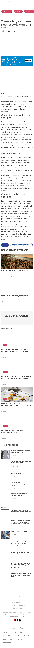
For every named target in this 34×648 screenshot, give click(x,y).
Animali (19, 639)
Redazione (3, 357)
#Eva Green (18, 11)
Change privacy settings (17, 628)
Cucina (5, 639)
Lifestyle (17, 635)
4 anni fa (7, 276)
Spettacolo (7, 635)
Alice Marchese (14, 455)
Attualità (12, 632)
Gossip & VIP (22, 632)
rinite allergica (11, 150)
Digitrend (24, 614)
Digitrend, (3, 276)
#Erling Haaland (6, 11)
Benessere (26, 635)
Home (5, 632)
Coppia (12, 639)
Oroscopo (7, 642)
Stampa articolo (10, 31)
